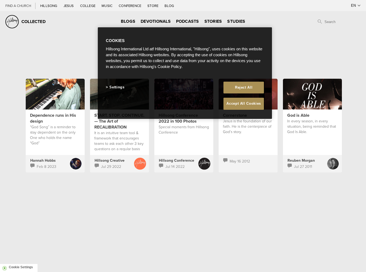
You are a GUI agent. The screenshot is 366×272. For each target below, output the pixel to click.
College (88, 5)
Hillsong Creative (110, 160)
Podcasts (187, 21)
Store (153, 5)
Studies (236, 21)
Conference (130, 5)
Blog (169, 5)
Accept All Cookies (243, 103)
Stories (213, 21)
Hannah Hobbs (43, 160)
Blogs (128, 21)
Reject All (244, 87)
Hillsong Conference (176, 160)
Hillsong (49, 5)
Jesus (69, 5)
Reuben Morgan (301, 160)
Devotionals (156, 21)
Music (107, 5)
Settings (116, 87)
